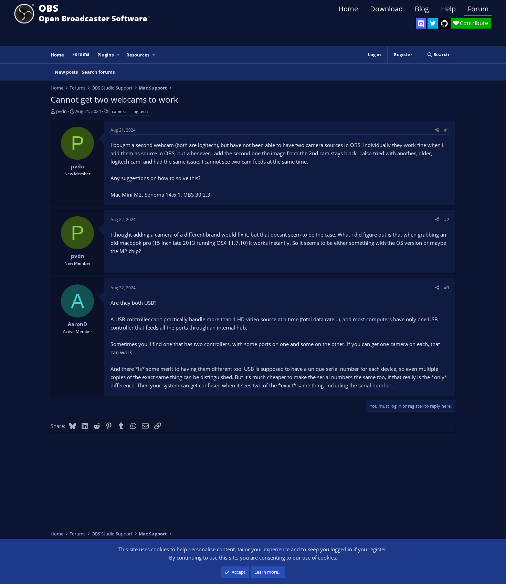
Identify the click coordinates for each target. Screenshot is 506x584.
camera (119, 111)
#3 (446, 288)
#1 (446, 130)
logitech (140, 111)
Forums (80, 54)
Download (386, 8)
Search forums (98, 72)
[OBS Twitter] (433, 23)
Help (448, 8)
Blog (422, 8)
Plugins (105, 55)
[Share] (437, 130)
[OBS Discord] (421, 23)
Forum (478, 8)
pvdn (61, 111)
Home (348, 8)
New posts (66, 72)
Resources (137, 55)
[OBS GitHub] (444, 23)
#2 (446, 219)
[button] (118, 54)
